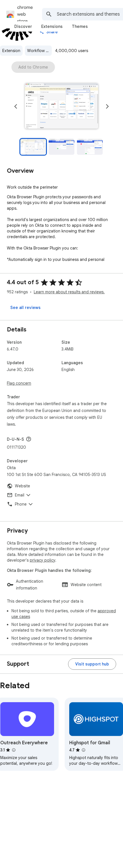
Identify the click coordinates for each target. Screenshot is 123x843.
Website (22, 486)
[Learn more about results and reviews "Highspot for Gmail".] (83, 750)
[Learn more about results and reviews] (28, 439)
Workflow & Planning (39, 50)
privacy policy (42, 560)
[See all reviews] (25, 307)
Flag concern (19, 383)
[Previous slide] (15, 106)
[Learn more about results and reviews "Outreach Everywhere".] (14, 750)
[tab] (23, 26)
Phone (21, 504)
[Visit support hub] (92, 664)
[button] (61, 106)
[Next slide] (107, 106)
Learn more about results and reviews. (69, 291)
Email (19, 495)
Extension (11, 50)
